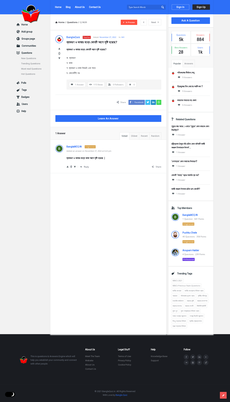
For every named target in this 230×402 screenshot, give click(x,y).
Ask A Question (191, 20)
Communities (29, 45)
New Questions (28, 58)
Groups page (28, 38)
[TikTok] (205, 362)
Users (25, 104)
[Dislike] (59, 58)
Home (58, 7)
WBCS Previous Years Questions (186, 285)
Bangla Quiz (121, 395)
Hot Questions (28, 74)
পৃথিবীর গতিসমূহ (202, 295)
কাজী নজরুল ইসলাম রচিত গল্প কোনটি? (185, 189)
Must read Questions (31, 69)
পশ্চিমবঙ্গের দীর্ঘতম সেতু (185, 72)
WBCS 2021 (177, 280)
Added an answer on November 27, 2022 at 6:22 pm (89, 151)
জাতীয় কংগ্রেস (177, 290)
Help (23, 111)
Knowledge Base (159, 356)
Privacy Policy (124, 360)
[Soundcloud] (186, 362)
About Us (80, 7)
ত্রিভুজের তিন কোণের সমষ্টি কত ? (190, 86)
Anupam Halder (191, 250)
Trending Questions (30, 63)
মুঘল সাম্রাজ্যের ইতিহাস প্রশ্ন (190, 311)
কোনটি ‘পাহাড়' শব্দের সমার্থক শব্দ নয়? (185, 175)
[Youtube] (205, 357)
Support (155, 360)
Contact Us (95, 7)
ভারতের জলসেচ (177, 306)
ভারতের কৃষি (190, 300)
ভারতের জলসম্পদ (202, 300)
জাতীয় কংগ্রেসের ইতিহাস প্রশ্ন (194, 290)
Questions (26, 53)
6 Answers (187, 105)
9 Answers (187, 77)
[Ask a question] (223, 395)
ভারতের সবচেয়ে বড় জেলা (186, 100)
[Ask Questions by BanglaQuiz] (33, 7)
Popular (177, 63)
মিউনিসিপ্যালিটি (201, 306)
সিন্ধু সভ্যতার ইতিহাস (179, 321)
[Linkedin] (199, 357)
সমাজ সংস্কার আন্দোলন (179, 316)
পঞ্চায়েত (175, 295)
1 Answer (180, 134)
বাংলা (122, 37)
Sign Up (201, 7)
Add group (26, 31)
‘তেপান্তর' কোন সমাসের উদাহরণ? (184, 161)
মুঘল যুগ (175, 311)
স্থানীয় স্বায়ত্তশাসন (195, 321)
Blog (68, 7)
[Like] (59, 48)
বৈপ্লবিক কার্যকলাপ (178, 300)
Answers (188, 63)
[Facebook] (186, 357)
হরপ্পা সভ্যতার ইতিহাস (179, 326)
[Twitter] (192, 357)
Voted (124, 136)
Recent (144, 136)
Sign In (180, 7)
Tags (24, 90)
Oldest (134, 136)
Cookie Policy (124, 364)
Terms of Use (124, 356)
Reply (86, 166)
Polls (23, 82)
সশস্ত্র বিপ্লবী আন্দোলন (196, 316)
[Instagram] (192, 362)
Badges (25, 97)
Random (155, 136)
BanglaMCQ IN (190, 215)
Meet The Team (92, 356)
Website (89, 360)
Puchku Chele (190, 232)
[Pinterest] (199, 362)
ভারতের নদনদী (189, 306)
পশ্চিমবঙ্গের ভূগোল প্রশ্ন (187, 295)
